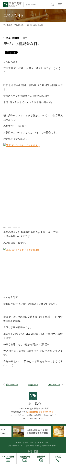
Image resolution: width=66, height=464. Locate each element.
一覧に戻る (33, 384)
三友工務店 (7, 25)
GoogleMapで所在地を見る (40, 411)
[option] (33, 431)
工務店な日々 (19, 25)
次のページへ (54, 384)
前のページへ (12, 384)
